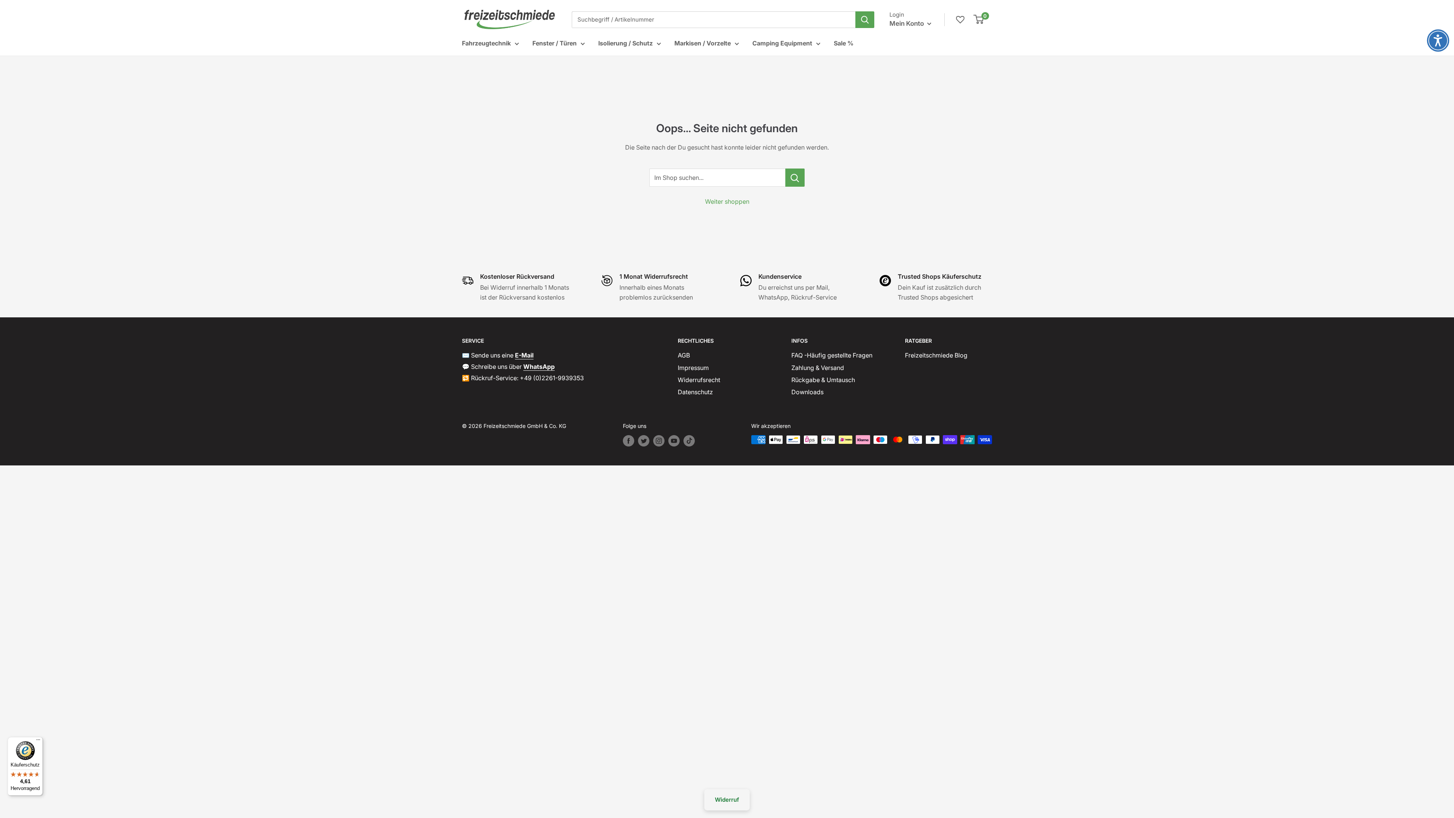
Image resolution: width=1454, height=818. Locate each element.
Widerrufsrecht (699, 380)
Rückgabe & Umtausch (823, 380)
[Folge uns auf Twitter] (643, 440)
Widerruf (727, 799)
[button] (1438, 40)
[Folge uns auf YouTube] (674, 440)
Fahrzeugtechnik (486, 43)
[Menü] (38, 741)
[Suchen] (864, 19)
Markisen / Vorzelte (702, 43)
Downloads (807, 392)
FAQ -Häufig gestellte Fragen (831, 355)
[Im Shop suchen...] (795, 178)
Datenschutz (695, 392)
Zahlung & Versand (817, 368)
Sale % (843, 43)
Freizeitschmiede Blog (936, 355)
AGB (684, 355)
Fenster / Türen (554, 43)
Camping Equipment (782, 43)
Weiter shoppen (727, 201)
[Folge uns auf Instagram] (659, 440)
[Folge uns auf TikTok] (689, 440)
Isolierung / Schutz (625, 43)
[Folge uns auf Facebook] (628, 440)
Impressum (693, 368)
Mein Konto (907, 23)
